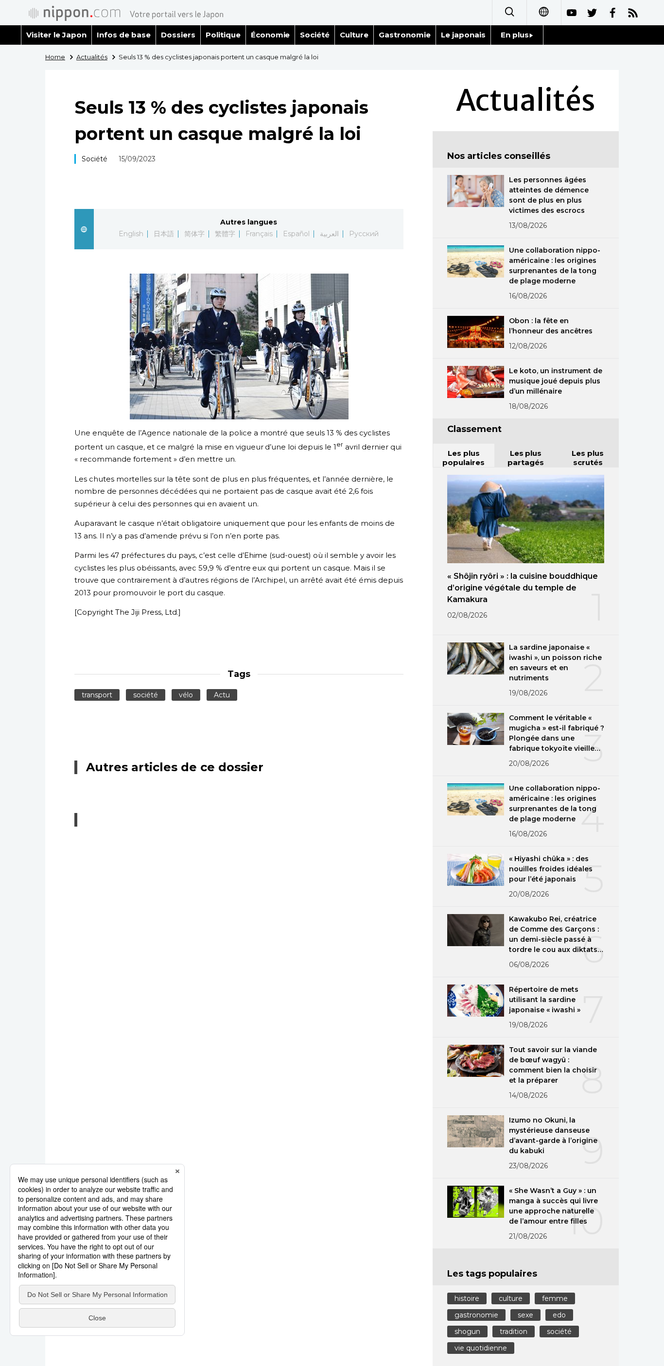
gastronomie (476, 1315)
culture (511, 1298)
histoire (466, 1298)
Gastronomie (405, 34)
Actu (222, 695)
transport (97, 695)
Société (315, 34)
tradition (513, 1331)
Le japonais (463, 34)
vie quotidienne (480, 1348)
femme (555, 1298)
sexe (525, 1315)
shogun (467, 1331)
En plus (515, 34)
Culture (354, 34)
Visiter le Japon (56, 34)
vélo (186, 695)
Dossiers (178, 34)
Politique (223, 34)
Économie (270, 34)
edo (559, 1315)
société (145, 695)
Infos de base (124, 34)
